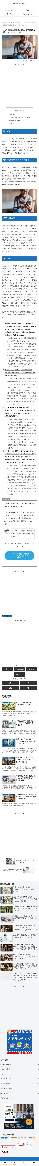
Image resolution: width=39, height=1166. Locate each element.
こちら (8, 153)
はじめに (13, 114)
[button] (19, 674)
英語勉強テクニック (19, 1098)
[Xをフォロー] (28, 683)
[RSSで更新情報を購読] (28, 688)
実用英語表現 (19, 1083)
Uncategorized (19, 1064)
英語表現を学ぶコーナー (18, 120)
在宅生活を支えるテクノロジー (20, 117)
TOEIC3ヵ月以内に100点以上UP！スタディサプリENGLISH (19, 556)
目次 (16, 110)
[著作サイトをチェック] (10, 683)
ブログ (19, 1074)
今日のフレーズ (19, 1079)
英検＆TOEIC (19, 1093)
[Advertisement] (19, 85)
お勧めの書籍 (19, 1069)
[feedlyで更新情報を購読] (10, 688)
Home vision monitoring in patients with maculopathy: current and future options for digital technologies (19, 372)
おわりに (13, 123)
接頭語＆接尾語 (19, 1088)
